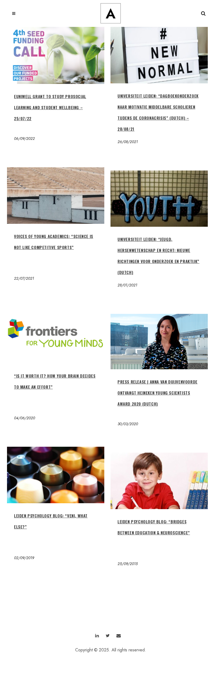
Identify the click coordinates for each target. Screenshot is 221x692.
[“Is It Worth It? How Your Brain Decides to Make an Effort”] (55, 335)
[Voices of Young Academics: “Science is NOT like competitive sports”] (55, 195)
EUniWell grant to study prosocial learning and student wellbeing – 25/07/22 (50, 107)
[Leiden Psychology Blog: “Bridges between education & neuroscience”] (159, 481)
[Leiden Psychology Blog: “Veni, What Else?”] (55, 475)
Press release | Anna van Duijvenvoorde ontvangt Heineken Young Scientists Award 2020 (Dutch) (158, 393)
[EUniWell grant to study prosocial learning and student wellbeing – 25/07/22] (55, 55)
